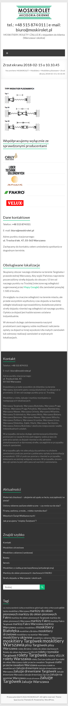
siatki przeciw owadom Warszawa (32, 663)
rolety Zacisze (38, 659)
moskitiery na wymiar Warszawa (32, 634)
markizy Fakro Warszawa (28, 624)
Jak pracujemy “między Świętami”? (20, 520)
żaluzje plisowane (33, 678)
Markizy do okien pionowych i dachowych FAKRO (27, 573)
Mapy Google (31, 287)
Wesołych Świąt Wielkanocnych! (19, 515)
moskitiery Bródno (28, 631)
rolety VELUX (56, 655)
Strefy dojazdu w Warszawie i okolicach (22, 578)
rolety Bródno (24, 648)
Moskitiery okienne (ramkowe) (18, 552)
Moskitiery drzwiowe (13, 547)
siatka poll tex (52, 659)
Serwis (6, 562)
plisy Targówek (36, 645)
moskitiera (20, 628)
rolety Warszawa (17, 658)
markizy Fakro (40, 621)
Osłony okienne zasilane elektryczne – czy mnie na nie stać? (32, 505)
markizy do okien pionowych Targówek (30, 617)
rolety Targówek (32, 655)
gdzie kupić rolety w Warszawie (47, 608)
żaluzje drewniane (27, 668)
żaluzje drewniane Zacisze (37, 674)
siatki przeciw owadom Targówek (38, 662)
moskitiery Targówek (22, 640)
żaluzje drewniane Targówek (34, 671)
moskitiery (30, 627)
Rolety (6, 557)
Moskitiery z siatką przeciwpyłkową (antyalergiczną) (28, 567)
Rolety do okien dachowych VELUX (20, 652)
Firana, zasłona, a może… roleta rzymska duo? (25, 510)
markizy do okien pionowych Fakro (30, 615)
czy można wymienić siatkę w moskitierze (18, 608)
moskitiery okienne (17, 637)
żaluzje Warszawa (35, 681)
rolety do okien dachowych (45, 648)
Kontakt (7, 542)
